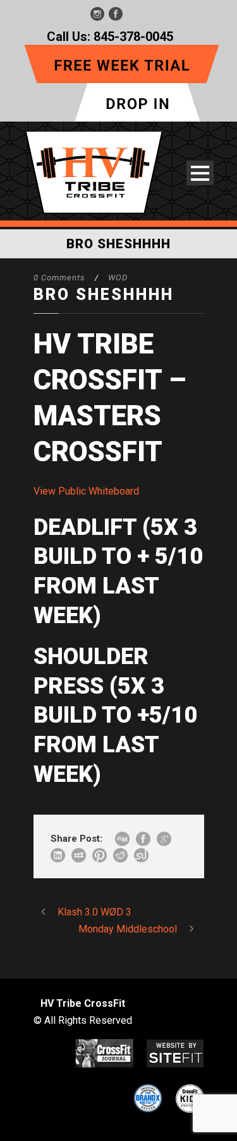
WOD (118, 277)
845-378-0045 (133, 36)
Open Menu (200, 173)
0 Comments (59, 277)
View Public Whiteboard (86, 491)
